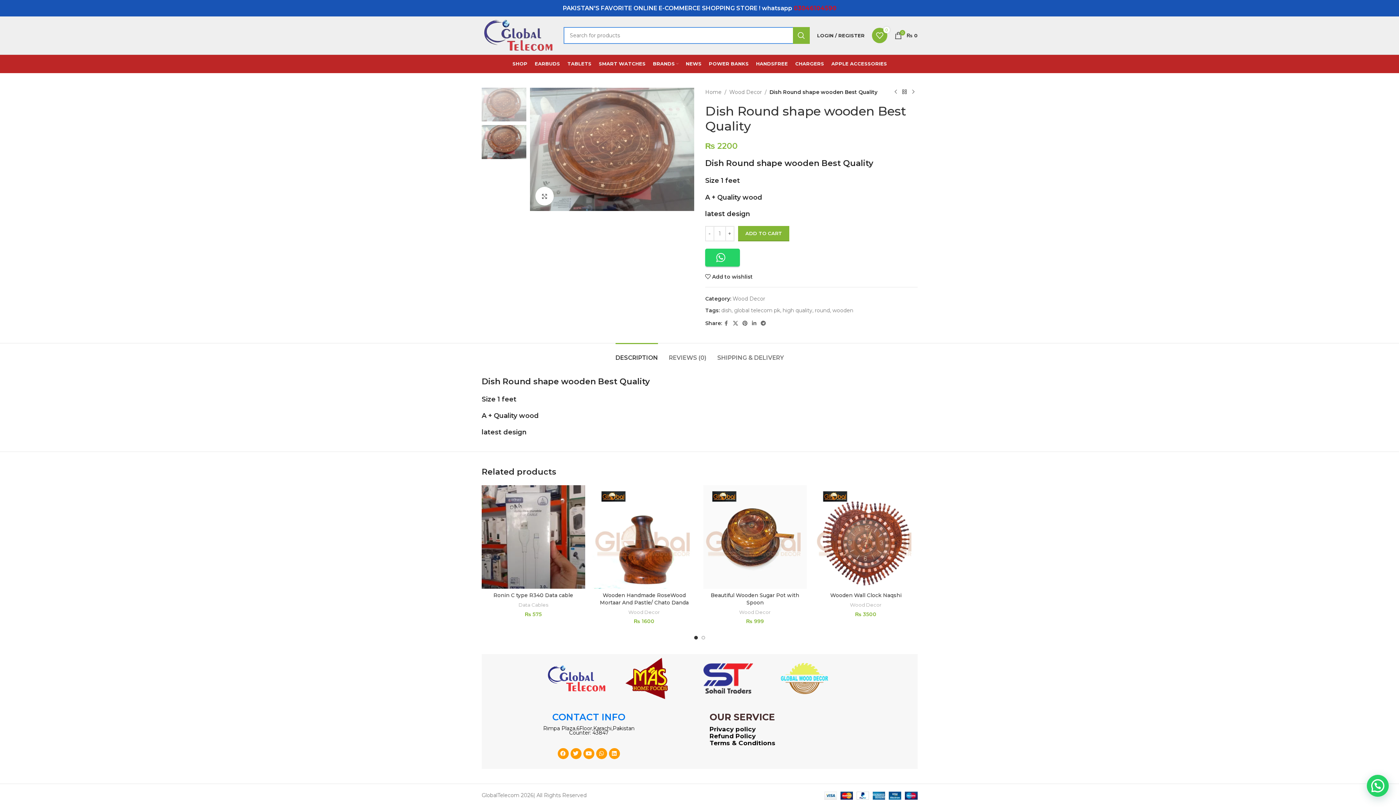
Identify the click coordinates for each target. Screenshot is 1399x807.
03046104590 (815, 8)
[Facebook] (563, 753)
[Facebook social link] (726, 323)
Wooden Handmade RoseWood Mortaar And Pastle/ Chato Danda (644, 599)
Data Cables (533, 605)
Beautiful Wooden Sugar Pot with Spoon (755, 599)
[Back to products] (904, 92)
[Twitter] (576, 753)
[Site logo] (519, 35)
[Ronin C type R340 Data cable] (533, 537)
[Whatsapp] (601, 753)
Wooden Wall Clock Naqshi (866, 595)
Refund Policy (733, 736)
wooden (842, 310)
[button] (722, 258)
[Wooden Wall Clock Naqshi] (866, 537)
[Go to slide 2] (703, 638)
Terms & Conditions (742, 743)
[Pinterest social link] (745, 323)
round (822, 310)
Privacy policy (733, 729)
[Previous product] (895, 92)
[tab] (637, 354)
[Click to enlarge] (544, 196)
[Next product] (913, 92)
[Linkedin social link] (754, 323)
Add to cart (763, 233)
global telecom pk (757, 310)
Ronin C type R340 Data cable (533, 595)
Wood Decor (745, 92)
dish (726, 310)
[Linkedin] (614, 753)
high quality (797, 310)
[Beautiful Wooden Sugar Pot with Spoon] (755, 537)
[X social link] (735, 323)
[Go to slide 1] (696, 638)
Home (713, 92)
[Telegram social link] (763, 323)
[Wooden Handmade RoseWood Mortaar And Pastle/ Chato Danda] (644, 537)
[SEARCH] (801, 35)
